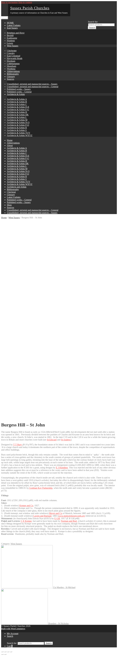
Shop (9, 205)
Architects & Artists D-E (18, 107)
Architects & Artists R (17, 127)
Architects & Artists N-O (18, 122)
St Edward (52, 439)
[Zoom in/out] (11, 651)
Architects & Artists (16, 94)
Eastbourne (12, 38)
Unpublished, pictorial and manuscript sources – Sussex (32, 84)
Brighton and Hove (15, 33)
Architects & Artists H (17, 112)
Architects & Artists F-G (18, 109)
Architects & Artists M (17, 120)
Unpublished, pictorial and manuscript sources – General (32, 86)
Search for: (93, 22)
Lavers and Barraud (42, 516)
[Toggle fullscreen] (8, 651)
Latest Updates (13, 25)
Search (92, 28)
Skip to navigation (9, 2)
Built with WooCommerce (13, 628)
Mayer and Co (55, 513)
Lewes (10, 43)
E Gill (57, 518)
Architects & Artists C (17, 104)
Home (10, 140)
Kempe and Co (26, 505)
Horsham (11, 61)
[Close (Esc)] (2, 651)
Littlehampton (13, 63)
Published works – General (19, 92)
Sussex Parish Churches (29, 8)
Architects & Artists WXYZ (19, 135)
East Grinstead (13, 56)
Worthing (11, 69)
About (10, 145)
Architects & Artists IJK (18, 114)
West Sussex (12, 46)
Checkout (11, 192)
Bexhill (10, 35)
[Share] (5, 651)
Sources (10, 79)
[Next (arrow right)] (5, 654)
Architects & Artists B (17, 102)
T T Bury (17, 444)
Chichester (12, 50)
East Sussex (12, 28)
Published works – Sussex (19, 89)
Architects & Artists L (17, 117)
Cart (10, 646)
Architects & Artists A (17, 99)
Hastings (11, 40)
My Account (12, 633)
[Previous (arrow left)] (2, 654)
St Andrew (66, 439)
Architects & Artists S (17, 130)
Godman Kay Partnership (41, 488)
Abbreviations (13, 71)
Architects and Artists (16, 187)
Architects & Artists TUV (18, 133)
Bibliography (13, 74)
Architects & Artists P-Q (18, 125)
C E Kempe (26, 521)
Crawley (11, 53)
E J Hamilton (62, 467)
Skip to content (25, 2)
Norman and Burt (69, 521)
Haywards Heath (14, 58)
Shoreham (11, 66)
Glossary (11, 76)
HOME (10, 23)
